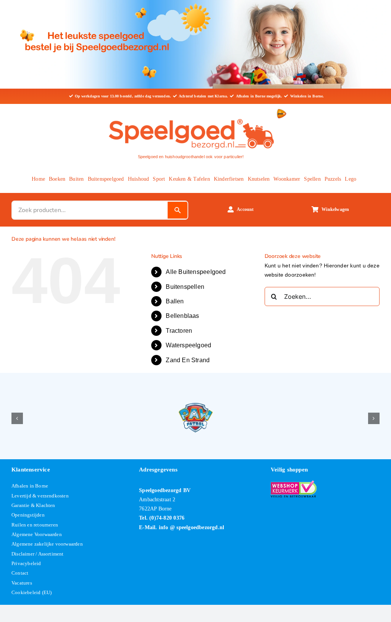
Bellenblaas (182, 316)
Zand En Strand (188, 360)
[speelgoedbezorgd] (191, 117)
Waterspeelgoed (188, 345)
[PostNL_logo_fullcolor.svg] (281, 112)
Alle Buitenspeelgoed (196, 272)
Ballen (175, 301)
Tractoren (179, 330)
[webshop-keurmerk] (294, 483)
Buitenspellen (185, 286)
